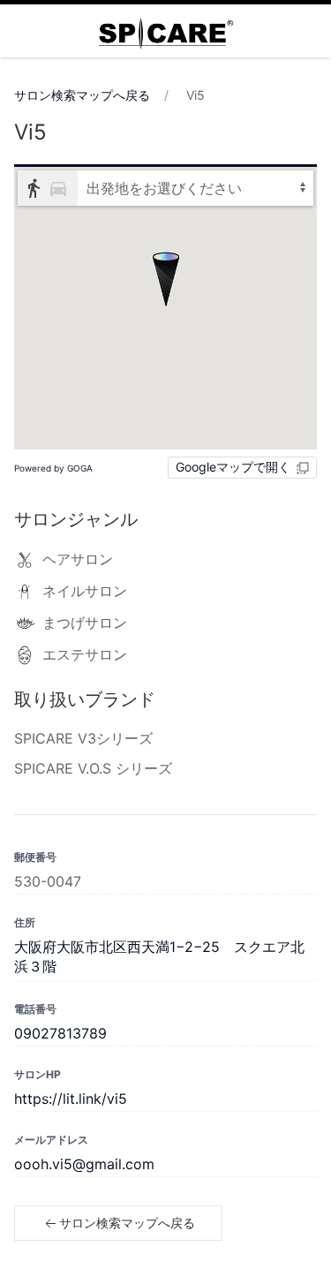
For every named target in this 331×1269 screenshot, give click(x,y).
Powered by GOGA (53, 468)
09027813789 (60, 1033)
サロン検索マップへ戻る (82, 94)
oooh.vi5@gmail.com (84, 1164)
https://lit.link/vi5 (70, 1098)
